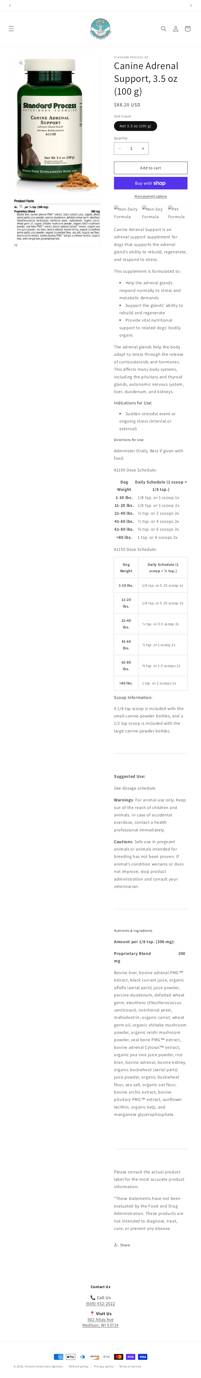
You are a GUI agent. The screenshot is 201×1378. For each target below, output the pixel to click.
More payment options (151, 196)
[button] (11, 29)
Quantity (121, 138)
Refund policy (79, 1366)
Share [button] (125, 1244)
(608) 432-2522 (100, 1303)
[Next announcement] (191, 5)
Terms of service (130, 1366)
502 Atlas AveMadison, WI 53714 (100, 1322)
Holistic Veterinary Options (44, 1366)
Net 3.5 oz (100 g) (135, 125)
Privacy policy (104, 1366)
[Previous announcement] (10, 5)
